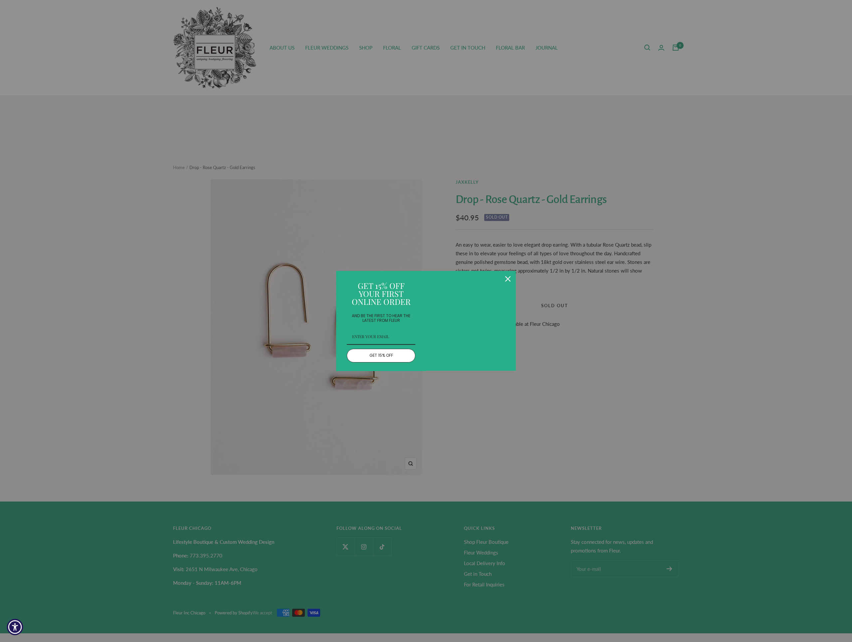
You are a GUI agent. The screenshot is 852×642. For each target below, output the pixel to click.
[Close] (508, 279)
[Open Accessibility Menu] (15, 627)
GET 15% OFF (381, 355)
